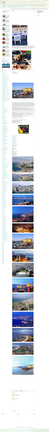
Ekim (2, 248)
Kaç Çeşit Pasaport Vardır (4, 193)
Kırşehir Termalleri (4, 219)
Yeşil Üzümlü (3, 210)
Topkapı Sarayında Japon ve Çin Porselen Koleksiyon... (5, 97)
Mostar (3, 103)
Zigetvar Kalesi (3, 154)
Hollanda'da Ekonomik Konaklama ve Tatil (7, 37)
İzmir (14, 391)
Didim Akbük (3, 138)
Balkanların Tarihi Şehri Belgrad (5, 95)
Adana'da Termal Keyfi (4, 225)
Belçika (3, 241)
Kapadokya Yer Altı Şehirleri (5, 136)
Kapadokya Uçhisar (4, 124)
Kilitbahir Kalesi (3, 142)
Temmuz (3, 257)
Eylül (2, 244)
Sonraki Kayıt (13, 410)
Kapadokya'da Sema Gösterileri (5, 126)
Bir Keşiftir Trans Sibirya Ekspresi (5, 139)
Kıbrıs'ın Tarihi (3, 155)
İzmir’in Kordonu (13, 139)
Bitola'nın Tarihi (3, 117)
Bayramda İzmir (6, 45)
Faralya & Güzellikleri (7, 33)
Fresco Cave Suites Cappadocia (5, 234)
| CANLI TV (21, 6)
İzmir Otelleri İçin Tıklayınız (23, 100)
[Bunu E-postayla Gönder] (19, 390)
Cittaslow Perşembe (4, 158)
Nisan (2, 251)
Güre (2, 180)
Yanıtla (14, 396)
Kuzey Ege (3, 239)
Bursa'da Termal (3, 231)
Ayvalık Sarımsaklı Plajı (4, 186)
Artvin (3, 71)
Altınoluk (3, 181)
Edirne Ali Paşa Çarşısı (4, 169)
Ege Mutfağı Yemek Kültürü (4, 176)
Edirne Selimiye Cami (4, 171)
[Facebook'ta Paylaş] (21, 390)
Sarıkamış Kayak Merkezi (4, 184)
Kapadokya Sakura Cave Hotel (5, 235)
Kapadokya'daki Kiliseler (4, 130)
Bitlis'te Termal (3, 229)
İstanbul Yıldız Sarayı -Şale (4, 84)
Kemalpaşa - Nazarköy (14, 148)
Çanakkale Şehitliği (4, 140)
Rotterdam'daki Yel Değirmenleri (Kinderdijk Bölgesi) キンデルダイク (7, 28)
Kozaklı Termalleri (4, 218)
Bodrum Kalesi (3, 197)
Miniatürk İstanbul (4, 202)
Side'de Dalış (3, 101)
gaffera (22, 427)
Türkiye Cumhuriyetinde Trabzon (5, 100)
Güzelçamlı (3, 199)
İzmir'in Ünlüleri (13, 142)
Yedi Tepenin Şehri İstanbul (4, 80)
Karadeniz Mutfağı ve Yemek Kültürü (5, 178)
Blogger (28, 427)
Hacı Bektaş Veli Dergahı (4, 128)
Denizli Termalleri (4, 223)
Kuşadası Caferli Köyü (7, 15)
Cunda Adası (3, 195)
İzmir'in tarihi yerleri (25, 391)
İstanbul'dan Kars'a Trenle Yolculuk (5, 78)
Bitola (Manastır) (3, 116)
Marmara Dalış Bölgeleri (4, 238)
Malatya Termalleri (4, 216)
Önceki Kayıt (34, 410)
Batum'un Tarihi (3, 75)
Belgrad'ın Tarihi (3, 96)
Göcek (3, 214)
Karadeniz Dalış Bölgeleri (4, 237)
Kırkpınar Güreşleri (4, 168)
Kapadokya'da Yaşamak (4, 135)
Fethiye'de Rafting (4, 205)
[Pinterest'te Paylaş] (22, 390)
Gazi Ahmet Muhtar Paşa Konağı (5, 183)
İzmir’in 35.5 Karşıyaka (14, 140)
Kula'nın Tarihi (3, 105)
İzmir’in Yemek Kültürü (14, 141)
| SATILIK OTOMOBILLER (11, 5)
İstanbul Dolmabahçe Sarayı (5, 82)
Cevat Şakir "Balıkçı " (4, 76)
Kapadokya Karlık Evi (4, 236)
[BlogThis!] (20, 390)
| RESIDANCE (4, 6)
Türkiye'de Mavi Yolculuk (4, 152)
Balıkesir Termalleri (4, 227)
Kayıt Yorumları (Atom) (15, 411)
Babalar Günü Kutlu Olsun (7, 53)
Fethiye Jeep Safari (4, 206)
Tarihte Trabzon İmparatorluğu (5, 86)
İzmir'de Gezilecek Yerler (22, 391)
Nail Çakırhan (3, 200)
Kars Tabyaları (3, 185)
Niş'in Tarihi (3, 115)
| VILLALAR (37, 5)
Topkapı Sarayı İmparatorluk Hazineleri (6, 92)
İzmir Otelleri (16, 391)
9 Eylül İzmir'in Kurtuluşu (7, 41)
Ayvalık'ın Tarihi (3, 187)
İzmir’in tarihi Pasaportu (14, 137)
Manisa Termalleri (4, 217)
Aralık (2, 262)
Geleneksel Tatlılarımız (4, 173)
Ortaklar (3, 161)
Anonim (14, 394)
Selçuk (12, 147)
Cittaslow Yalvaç (3, 156)
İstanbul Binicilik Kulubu (4, 201)
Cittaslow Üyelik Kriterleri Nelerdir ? (5, 167)
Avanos (3, 74)
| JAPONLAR (10, 6)
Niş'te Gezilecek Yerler (4, 114)
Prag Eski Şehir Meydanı (4, 189)
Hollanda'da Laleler (4, 77)
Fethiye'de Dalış (3, 203)
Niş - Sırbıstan (3, 113)
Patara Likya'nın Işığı (4, 122)
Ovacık (3, 212)
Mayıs (2, 245)
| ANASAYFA (4, 5)
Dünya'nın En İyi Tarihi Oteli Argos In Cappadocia (7, 49)
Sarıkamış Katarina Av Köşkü (5, 182)
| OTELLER (26, 5)
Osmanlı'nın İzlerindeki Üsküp (5, 118)
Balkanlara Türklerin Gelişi (4, 120)
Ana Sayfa (24, 410)
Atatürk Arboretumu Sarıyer (4, 150)
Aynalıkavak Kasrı (4, 73)
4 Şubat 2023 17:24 (17, 394)
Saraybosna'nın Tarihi (4, 109)
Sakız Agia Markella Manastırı (5, 148)
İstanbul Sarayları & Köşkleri (5, 81)
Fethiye (3, 208)
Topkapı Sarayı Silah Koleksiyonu (5, 88)
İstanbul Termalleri (4, 220)
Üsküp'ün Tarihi (3, 119)
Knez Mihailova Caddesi (4, 111)
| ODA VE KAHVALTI (43, 5)
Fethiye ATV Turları (4, 204)
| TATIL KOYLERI (31, 5)
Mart (2, 246)
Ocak (2, 247)
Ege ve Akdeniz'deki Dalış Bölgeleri (5, 79)
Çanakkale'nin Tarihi (4, 146)
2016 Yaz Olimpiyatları (4, 137)
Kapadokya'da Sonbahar (4, 133)
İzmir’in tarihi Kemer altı (14, 138)
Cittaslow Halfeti (3, 159)
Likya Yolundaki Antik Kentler (5, 153)
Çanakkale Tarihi (4, 144)
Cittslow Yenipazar (4, 157)
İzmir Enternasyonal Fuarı (14, 135)
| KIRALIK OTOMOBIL (19, 5)
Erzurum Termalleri (4, 222)
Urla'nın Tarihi (3, 107)
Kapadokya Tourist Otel (4, 233)
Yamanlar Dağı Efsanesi (4, 191)
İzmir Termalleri (18, 391)
